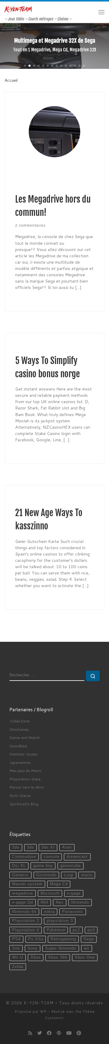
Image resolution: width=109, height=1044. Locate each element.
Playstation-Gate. (25, 779)
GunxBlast (18, 746)
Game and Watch (24, 737)
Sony (33, 948)
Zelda (17, 967)
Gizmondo (46, 875)
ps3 (91, 930)
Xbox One (85, 957)
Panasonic (72, 912)
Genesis (20, 875)
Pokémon (56, 930)
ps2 (76, 930)
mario (86, 875)
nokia (49, 912)
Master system (27, 884)
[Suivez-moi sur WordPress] (59, 1033)
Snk (16, 948)
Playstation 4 (25, 930)
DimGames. (19, 729)
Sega (89, 939)
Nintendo (80, 902)
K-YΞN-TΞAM (39, 1003)
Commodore (24, 857)
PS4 (16, 939)
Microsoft (50, 893)
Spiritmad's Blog (23, 804)
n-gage (74, 893)
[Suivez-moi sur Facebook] (49, 1033)
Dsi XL (19, 866)
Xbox (36, 957)
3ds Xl (47, 847)
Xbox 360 (57, 957)
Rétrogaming (63, 939)
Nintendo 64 (24, 912)
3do (15, 847)
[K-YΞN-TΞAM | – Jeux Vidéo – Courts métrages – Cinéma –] (18, 9)
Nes (60, 902)
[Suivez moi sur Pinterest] (79, 1033)
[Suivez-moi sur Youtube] (68, 1033)
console (51, 857)
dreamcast (77, 857)
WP (43, 1011)
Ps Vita (35, 939)
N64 (44, 902)
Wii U (17, 957)
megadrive (22, 893)
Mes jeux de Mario (25, 770)
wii (86, 948)
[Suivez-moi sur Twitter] (39, 1033)
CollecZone (19, 721)
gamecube (70, 866)
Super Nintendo (60, 948)
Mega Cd (59, 884)
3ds (30, 847)
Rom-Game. (20, 795)
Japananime (19, 762)
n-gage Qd (22, 902)
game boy (43, 866)
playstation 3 (60, 921)
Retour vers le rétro (26, 787)
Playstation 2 (25, 921)
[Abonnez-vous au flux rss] (30, 1033)
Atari (67, 847)
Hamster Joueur (23, 754)
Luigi (69, 875)
